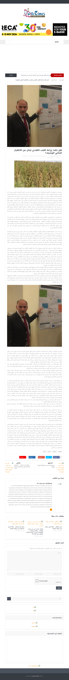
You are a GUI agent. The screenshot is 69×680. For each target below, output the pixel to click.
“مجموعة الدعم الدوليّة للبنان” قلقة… (46, 466)
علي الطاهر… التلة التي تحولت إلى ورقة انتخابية (21, 75)
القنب (49, 452)
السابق (50, 463)
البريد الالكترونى (50, 157)
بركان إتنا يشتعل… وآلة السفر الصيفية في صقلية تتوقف (16, 528)
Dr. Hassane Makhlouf (54, 156)
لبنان (44, 452)
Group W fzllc (35, 676)
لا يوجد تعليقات (25, 156)
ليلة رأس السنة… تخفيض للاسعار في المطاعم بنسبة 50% (22, 467)
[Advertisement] (34, 59)
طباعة (58, 157)
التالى (18, 463)
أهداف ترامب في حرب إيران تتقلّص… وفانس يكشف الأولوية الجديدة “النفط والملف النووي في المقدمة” (34, 531)
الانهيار (54, 452)
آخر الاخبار (32, 156)
